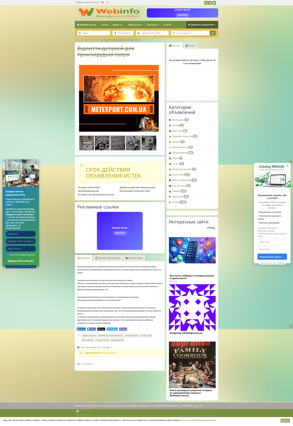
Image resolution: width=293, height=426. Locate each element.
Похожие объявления (109, 258)
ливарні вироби (89, 336)
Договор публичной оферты (166, 406)
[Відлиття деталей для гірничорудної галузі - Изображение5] (149, 142)
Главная (79, 40)
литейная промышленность (110, 336)
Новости (117, 24)
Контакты (152, 24)
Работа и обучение (181, 180)
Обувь (175, 158)
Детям (175, 125)
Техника (176, 191)
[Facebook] (210, 3)
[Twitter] (214, 3)
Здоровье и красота (182, 136)
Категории (122, 406)
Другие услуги (97, 40)
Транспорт (177, 196)
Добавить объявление (202, 24)
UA (108, 2)
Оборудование (179, 153)
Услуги (86, 40)
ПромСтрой (178, 174)
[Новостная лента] (206, 3)
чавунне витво (117, 340)
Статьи (104, 24)
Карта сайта (98, 406)
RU (102, 2)
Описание (85, 258)
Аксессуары (178, 120)
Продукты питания (181, 169)
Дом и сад (177, 131)
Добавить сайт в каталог (87, 2)
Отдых (175, 163)
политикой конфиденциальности (199, 420)
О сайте (168, 24)
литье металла (132, 336)
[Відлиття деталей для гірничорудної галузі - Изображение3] (118, 142)
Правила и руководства (140, 406)
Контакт (176, 45)
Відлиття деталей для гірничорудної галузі (105, 51)
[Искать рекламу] (213, 33)
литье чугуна (87, 340)
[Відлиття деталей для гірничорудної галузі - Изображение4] (133, 142)
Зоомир (176, 142)
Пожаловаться (87, 364)
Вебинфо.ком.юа (87, 24)
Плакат (191, 45)
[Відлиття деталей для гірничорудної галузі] (119, 98)
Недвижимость (180, 147)
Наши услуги (134, 24)
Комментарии (135, 258)
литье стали (146, 336)
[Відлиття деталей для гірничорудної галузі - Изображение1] (86, 142)
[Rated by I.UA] (83, 412)
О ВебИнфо (186, 406)
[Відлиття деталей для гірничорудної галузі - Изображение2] (102, 142)
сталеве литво (102, 340)
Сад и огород (179, 185)
